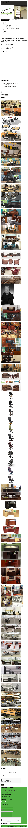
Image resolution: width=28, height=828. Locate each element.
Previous (3, 94)
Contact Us (6, 33)
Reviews (5, 30)
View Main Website (5, 3)
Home (4, 22)
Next (6, 94)
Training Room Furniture (12, 28)
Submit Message (5, 823)
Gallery (5, 31)
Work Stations (9, 27)
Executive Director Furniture (13, 25)
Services (5, 24)
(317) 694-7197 (13, 1)
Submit (2, 784)
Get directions (14, 790)
